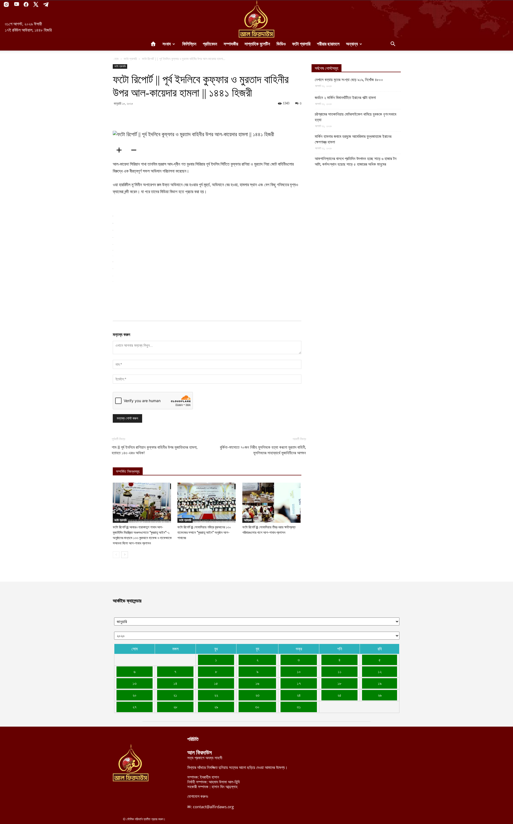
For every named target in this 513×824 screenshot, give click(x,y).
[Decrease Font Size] (135, 150)
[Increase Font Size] (120, 150)
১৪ (175, 683)
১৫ (216, 683)
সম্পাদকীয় (231, 44)
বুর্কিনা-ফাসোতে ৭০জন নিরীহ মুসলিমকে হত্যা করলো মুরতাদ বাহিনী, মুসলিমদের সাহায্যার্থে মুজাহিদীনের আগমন (263, 450)
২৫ (339, 695)
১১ (339, 671)
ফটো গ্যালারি (301, 44)
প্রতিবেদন (210, 44)
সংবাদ (166, 44)
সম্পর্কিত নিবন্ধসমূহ (127, 472)
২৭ (135, 706)
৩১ (299, 706)
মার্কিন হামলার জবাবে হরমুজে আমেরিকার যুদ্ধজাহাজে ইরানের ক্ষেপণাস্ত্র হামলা (353, 139)
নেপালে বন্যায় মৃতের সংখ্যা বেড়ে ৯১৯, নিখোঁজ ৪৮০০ (349, 79)
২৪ (299, 695)
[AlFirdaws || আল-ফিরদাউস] (256, 19)
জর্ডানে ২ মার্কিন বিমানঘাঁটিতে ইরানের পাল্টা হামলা (345, 97)
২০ (135, 695)
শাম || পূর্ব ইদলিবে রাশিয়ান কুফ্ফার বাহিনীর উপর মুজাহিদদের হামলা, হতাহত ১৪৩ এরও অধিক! (154, 450)
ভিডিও (281, 44)
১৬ (257, 683)
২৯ (216, 706)
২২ (216, 695)
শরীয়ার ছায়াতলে (328, 44)
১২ (380, 671)
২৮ (175, 706)
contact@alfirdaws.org (213, 806)
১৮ (339, 683)
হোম (116, 58)
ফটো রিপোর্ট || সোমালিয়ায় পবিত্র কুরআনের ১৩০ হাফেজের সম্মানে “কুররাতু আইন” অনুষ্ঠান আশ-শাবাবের (204, 532)
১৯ (380, 683)
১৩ (135, 683)
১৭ (299, 683)
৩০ (257, 706)
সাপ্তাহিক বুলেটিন (257, 44)
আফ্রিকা (248, 520)
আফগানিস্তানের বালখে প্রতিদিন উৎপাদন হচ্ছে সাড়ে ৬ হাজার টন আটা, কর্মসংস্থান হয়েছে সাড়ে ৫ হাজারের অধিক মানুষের (356, 161)
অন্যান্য (352, 44)
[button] (392, 44)
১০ (299, 671)
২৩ (257, 695)
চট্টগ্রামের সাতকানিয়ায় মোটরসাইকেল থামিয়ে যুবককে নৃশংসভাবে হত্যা (355, 117)
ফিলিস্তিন (189, 44)
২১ (175, 695)
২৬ (380, 695)
